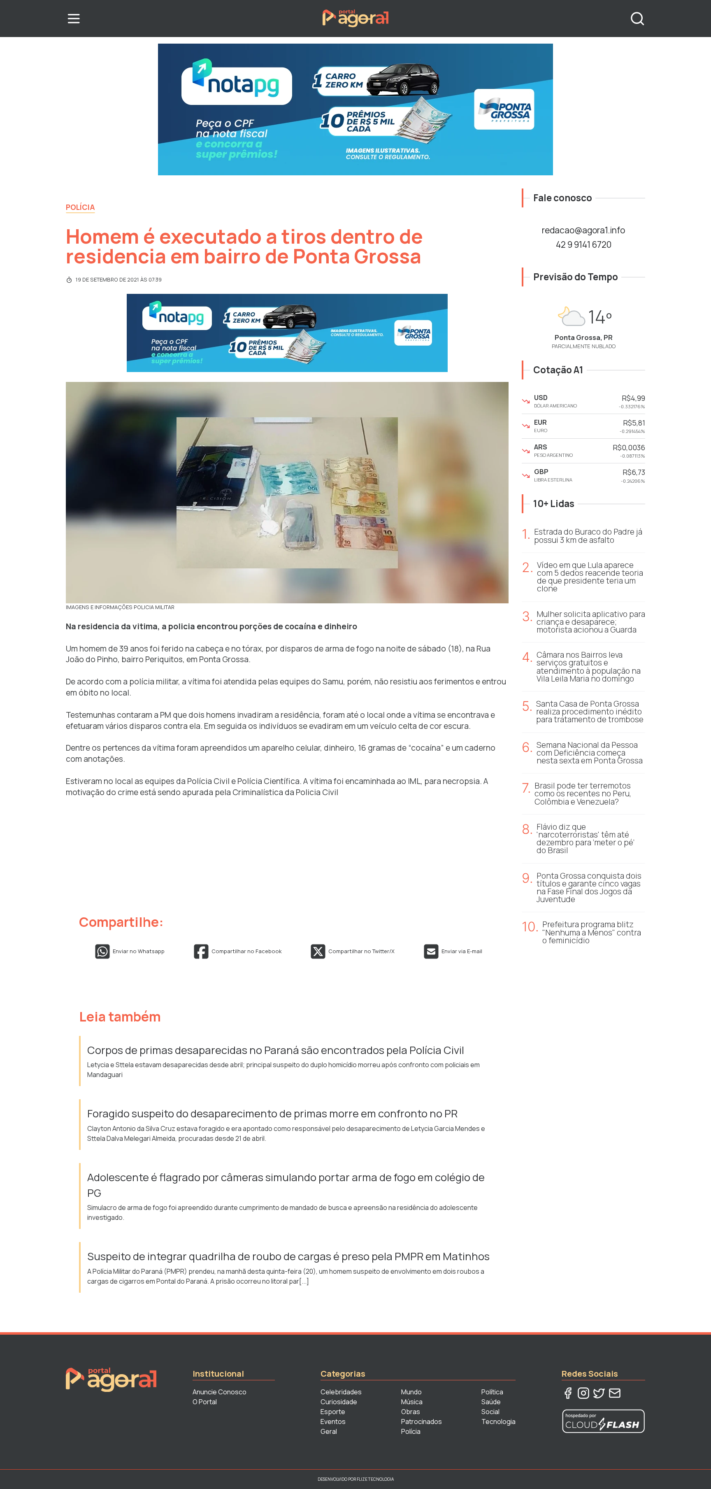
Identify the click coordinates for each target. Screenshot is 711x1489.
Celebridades (341, 1391)
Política (492, 1391)
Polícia (80, 207)
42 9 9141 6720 (583, 244)
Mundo (411, 1391)
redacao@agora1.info (583, 230)
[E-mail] (615, 1393)
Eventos (333, 1421)
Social (490, 1411)
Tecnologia (498, 1421)
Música (412, 1401)
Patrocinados (421, 1421)
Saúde (491, 1401)
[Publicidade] (355, 109)
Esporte (333, 1411)
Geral (329, 1431)
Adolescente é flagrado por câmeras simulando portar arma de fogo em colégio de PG (286, 1185)
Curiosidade (339, 1401)
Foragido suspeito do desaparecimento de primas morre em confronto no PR (272, 1113)
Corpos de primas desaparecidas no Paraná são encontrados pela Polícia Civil (275, 1050)
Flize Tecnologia (375, 1479)
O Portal (205, 1401)
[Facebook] (568, 1393)
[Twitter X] (599, 1393)
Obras (410, 1411)
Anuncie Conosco (219, 1391)
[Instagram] (583, 1393)
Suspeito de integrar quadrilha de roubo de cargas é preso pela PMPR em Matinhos (289, 1256)
